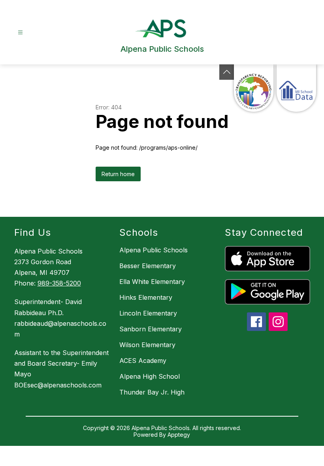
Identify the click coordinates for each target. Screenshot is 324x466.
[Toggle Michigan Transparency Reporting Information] (226, 72)
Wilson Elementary (147, 345)
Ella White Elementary (152, 282)
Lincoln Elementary (148, 313)
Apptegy (179, 434)
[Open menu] (20, 32)
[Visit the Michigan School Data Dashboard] (296, 88)
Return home (118, 174)
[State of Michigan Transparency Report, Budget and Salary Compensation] (253, 88)
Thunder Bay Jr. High (152, 392)
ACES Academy (142, 361)
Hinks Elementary (145, 297)
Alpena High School (149, 376)
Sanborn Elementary (150, 329)
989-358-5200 (59, 283)
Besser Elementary (147, 266)
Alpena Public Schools (153, 250)
